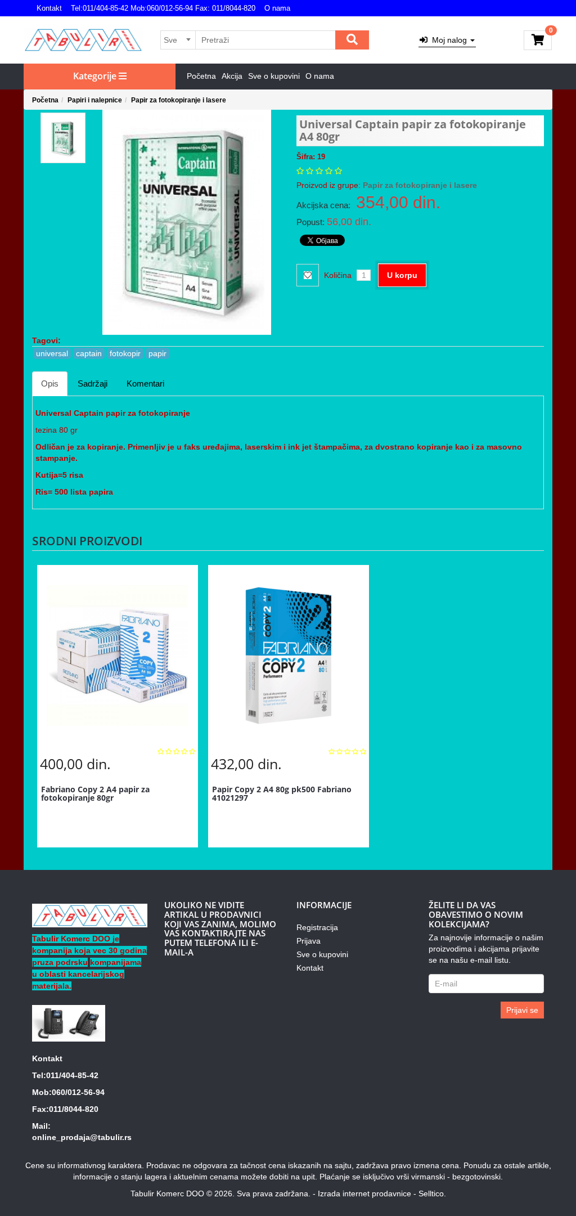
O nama (277, 8)
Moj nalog (448, 39)
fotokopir (125, 353)
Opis (49, 383)
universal (52, 353)
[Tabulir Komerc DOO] (83, 40)
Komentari (145, 383)
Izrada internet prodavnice (364, 1193)
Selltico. (432, 1193)
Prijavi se (522, 1010)
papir (157, 353)
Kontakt (49, 8)
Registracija (317, 927)
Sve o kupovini (274, 75)
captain (89, 353)
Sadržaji (92, 383)
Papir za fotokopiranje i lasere (178, 100)
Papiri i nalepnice (95, 100)
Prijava (308, 940)
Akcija (232, 75)
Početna (201, 75)
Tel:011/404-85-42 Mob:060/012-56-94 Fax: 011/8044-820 (163, 8)
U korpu (402, 275)
